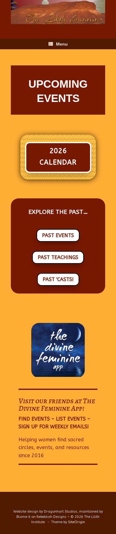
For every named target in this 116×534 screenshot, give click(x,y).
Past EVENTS (58, 235)
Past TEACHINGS (58, 257)
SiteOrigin (76, 522)
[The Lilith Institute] (58, 14)
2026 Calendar (58, 156)
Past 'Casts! (58, 279)
